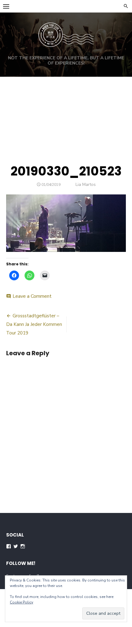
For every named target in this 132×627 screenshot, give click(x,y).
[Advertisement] (66, 113)
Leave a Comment (32, 296)
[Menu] (6, 6)
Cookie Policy (21, 602)
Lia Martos (86, 184)
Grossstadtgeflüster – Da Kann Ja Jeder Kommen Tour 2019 (34, 324)
